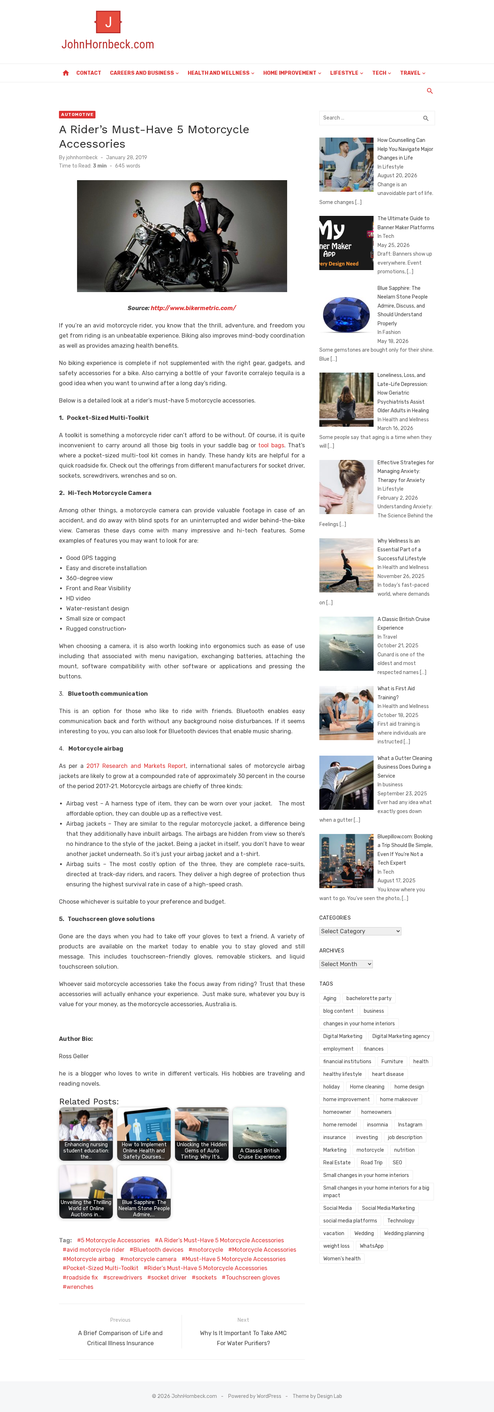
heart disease (388, 1074)
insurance (334, 1137)
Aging (329, 998)
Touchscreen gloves (253, 1277)
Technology (400, 1221)
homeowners (376, 1112)
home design (409, 1087)
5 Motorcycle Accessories (115, 1240)
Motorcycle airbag (91, 1259)
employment (338, 1049)
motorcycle (207, 1249)
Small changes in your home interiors (366, 1175)
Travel (410, 73)
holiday (331, 1087)
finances (374, 1049)
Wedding (364, 1233)
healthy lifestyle (342, 1074)
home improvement (346, 1099)
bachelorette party (369, 998)
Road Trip (372, 1163)
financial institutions (347, 1062)
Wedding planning (404, 1233)
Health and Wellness (219, 73)
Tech (379, 73)
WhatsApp (372, 1246)
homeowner (337, 1112)
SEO (397, 1163)
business (374, 1011)
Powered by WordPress (254, 1396)
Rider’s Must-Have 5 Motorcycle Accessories (207, 1268)
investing (367, 1137)
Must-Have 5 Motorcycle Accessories (236, 1259)
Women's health (342, 1259)
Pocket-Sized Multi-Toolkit (103, 1268)
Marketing (334, 1150)
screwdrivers (124, 1277)
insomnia (377, 1125)
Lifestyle (344, 73)
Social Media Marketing (388, 1208)
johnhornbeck (82, 158)
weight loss (336, 1246)
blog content (338, 1011)
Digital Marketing (342, 1036)
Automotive (77, 114)
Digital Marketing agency (401, 1036)
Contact (88, 73)
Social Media (337, 1208)
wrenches (80, 1286)
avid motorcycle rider (95, 1249)
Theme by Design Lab (317, 1396)
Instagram (410, 1125)
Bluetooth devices (158, 1249)
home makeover (399, 1099)
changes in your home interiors (359, 1024)
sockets (206, 1277)
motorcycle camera (150, 1259)
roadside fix (82, 1277)
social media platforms (350, 1221)
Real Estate (337, 1163)
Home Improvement (289, 73)
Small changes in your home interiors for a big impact (376, 1192)
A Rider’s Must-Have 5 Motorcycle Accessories (221, 1240)
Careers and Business (142, 73)
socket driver (169, 1277)
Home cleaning (367, 1087)
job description (405, 1137)
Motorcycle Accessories (264, 1249)
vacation (333, 1233)
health (421, 1062)
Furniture (392, 1062)
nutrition (404, 1150)
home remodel (340, 1125)
